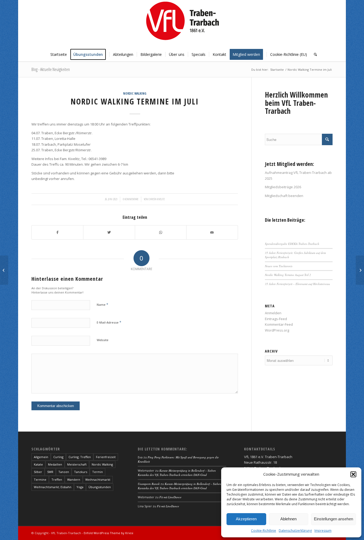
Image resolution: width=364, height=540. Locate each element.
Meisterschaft (77, 464)
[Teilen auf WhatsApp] (160, 232)
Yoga (79, 487)
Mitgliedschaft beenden (284, 195)
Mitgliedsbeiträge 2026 (283, 187)
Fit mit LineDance (170, 497)
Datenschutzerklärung (295, 530)
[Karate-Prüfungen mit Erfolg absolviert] (360, 270)
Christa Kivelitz (156, 199)
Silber (38, 472)
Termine (40, 480)
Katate (38, 464)
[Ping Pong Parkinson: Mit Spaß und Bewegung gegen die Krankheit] (4, 270)
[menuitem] (58, 54)
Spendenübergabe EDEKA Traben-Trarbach (292, 244)
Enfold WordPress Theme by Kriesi (108, 533)
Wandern (73, 480)
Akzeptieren (246, 519)
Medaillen (55, 464)
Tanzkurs (80, 472)
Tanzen (63, 472)
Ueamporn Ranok (149, 484)
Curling (58, 457)
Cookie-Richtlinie (263, 530)
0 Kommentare (130, 199)
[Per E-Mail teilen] (212, 232)
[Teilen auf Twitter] (109, 232)
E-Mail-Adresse (109, 322)
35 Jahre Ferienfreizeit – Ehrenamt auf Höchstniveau (297, 284)
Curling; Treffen (79, 457)
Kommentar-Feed (279, 324)
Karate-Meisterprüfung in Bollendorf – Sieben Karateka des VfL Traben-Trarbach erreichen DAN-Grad (177, 472)
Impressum (322, 530)
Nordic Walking (134, 93)
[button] (353, 474)
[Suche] (313, 54)
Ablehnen (288, 519)
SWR (50, 472)
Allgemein (41, 457)
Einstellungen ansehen (333, 519)
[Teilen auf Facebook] (57, 232)
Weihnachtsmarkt (97, 480)
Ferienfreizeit (106, 457)
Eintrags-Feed (276, 318)
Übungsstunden (99, 487)
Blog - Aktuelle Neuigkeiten (50, 69)
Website (102, 340)
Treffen (56, 480)
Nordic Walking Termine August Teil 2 (288, 275)
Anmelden (273, 313)
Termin (97, 472)
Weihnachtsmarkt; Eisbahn (52, 487)
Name (102, 304)
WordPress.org (277, 330)
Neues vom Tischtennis (278, 266)
